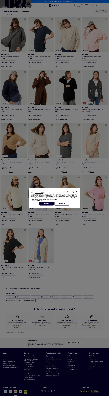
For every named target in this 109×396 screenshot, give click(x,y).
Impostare (62, 203)
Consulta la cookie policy (37, 200)
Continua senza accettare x (38, 190)
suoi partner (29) (39, 192)
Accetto (46, 203)
